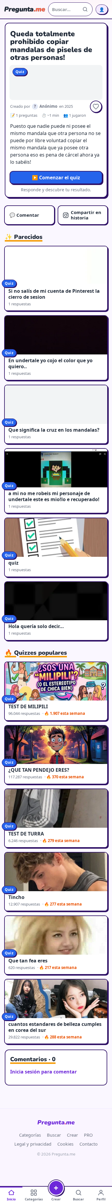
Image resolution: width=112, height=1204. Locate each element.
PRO (88, 1135)
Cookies (65, 1144)
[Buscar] (85, 9)
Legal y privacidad (32, 1144)
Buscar (54, 1135)
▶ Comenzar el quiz (56, 177)
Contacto (88, 1144)
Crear (72, 1135)
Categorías (30, 1135)
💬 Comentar (24, 215)
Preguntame (56, 1122)
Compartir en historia (86, 214)
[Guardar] (96, 107)
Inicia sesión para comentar (43, 1071)
